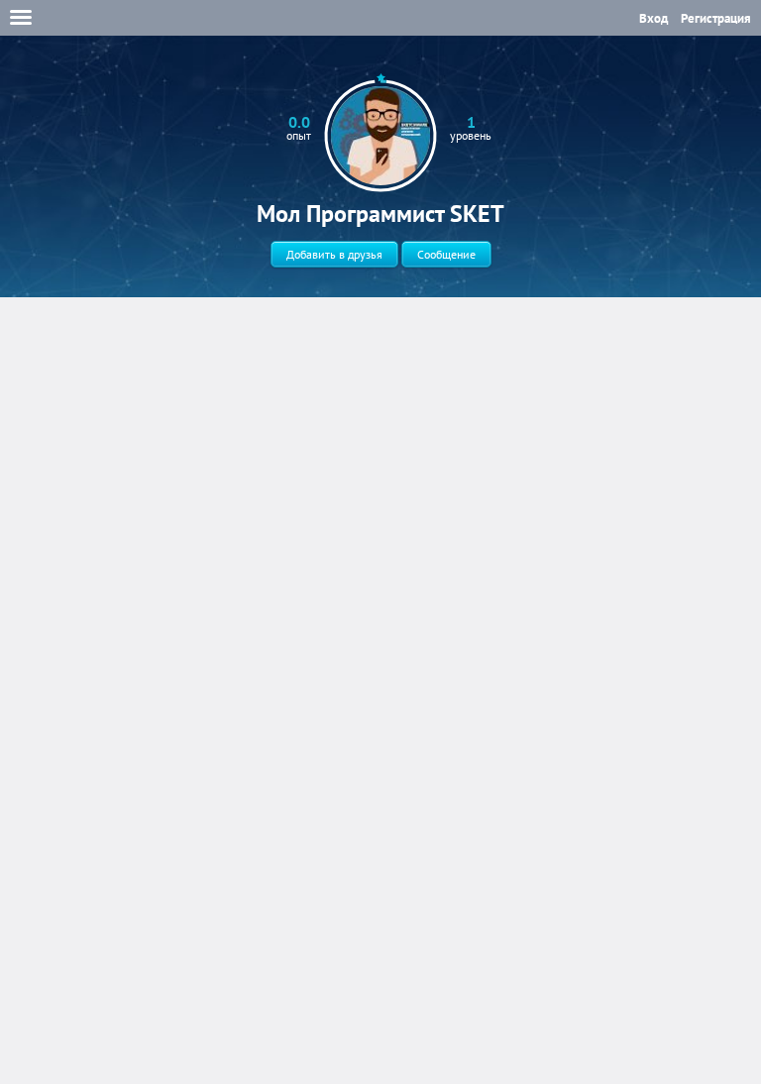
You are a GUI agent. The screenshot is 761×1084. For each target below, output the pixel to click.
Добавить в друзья (334, 254)
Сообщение (446, 254)
